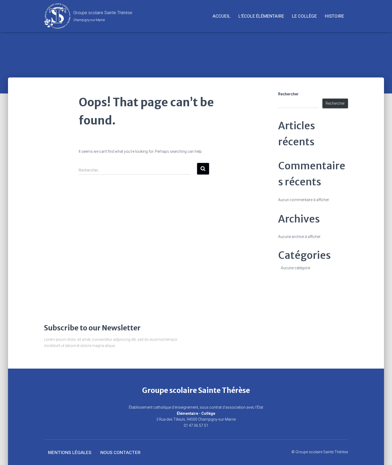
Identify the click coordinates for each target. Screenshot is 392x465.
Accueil (221, 16)
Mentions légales (69, 452)
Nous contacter (120, 452)
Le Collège (304, 16)
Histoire (334, 16)
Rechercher (288, 94)
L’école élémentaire (261, 16)
